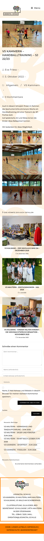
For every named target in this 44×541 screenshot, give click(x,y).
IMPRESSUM (32, 527)
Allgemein (12, 85)
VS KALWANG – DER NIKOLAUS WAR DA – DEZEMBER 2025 (22, 249)
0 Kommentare (14, 97)
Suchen (4, 410)
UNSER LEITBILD (19, 527)
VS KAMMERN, (9, 497)
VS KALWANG (9, 500)
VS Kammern (32, 85)
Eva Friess (11, 69)
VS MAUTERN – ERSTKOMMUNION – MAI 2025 (22, 288)
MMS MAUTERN (34, 497)
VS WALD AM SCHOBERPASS (28, 500)
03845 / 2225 (21, 514)
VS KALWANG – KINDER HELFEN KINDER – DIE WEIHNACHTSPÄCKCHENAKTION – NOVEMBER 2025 (22, 332)
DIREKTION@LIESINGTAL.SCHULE (22, 517)
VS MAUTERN (21, 497)
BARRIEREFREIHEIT (29, 530)
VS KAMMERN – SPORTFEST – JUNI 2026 (20, 445)
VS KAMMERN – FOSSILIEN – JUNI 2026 (20, 450)
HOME (8, 527)
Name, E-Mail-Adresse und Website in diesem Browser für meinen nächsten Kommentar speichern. (21, 394)
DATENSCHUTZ (13, 530)
